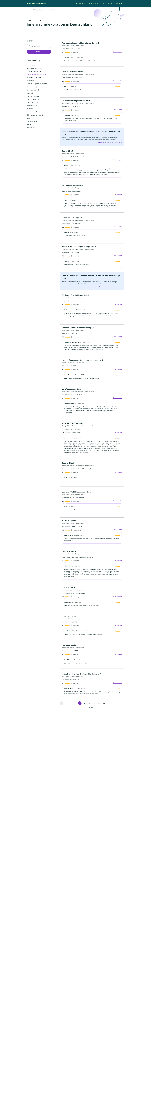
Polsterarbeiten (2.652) (34, 71)
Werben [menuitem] (110, 3)
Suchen (38, 52)
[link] (92, 53)
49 (99, 703)
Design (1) (30, 118)
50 (104, 703)
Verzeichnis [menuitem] (79, 3)
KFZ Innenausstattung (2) (35, 115)
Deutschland (38, 10)
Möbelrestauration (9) (34, 77)
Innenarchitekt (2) (32, 102)
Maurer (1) (30, 124)
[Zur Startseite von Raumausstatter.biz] (36, 3)
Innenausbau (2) (32, 112)
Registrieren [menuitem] (120, 3)
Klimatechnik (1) (32, 121)
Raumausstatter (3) (33, 90)
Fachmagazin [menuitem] (93, 3)
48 (94, 703)
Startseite (30, 10)
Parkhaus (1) (31, 127)
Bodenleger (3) (32, 80)
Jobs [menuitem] (102, 3)
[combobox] (39, 46)
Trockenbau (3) (32, 87)
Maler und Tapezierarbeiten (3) (37, 84)
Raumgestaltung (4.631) (34, 68)
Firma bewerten (117, 52)
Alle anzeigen (31, 65)
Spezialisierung (33, 61)
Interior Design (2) (33, 99)
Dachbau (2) (31, 109)
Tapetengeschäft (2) (33, 96)
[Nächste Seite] (122, 703)
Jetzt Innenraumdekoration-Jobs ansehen (109, 142)
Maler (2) (30, 93)
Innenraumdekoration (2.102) (36, 74)
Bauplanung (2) (32, 105)
